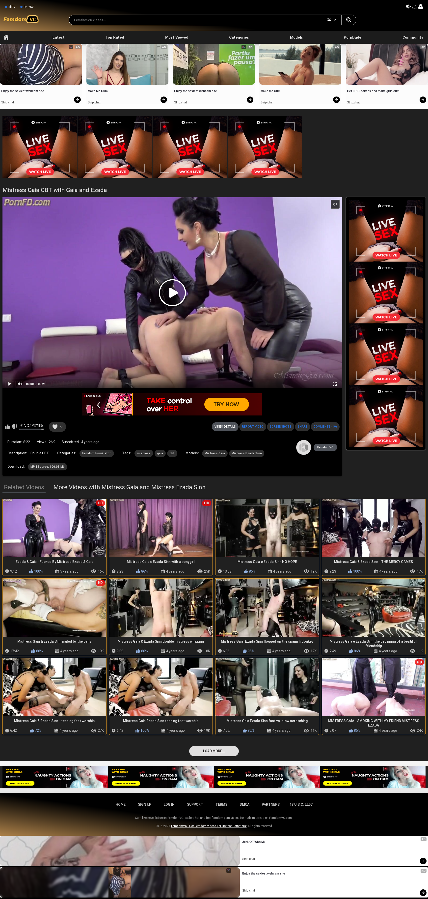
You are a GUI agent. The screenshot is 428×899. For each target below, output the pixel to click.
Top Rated (115, 37)
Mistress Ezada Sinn (247, 453)
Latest (59, 37)
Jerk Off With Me (254, 842)
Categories (239, 37)
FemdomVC (325, 447)
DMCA (244, 804)
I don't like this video (14, 426)
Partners (271, 804)
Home (6, 37)
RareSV (29, 7)
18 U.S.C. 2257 (301, 804)
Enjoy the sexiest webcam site (22, 91)
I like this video (7, 426)
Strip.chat (7, 102)
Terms (221, 804)
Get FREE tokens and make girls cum (373, 91)
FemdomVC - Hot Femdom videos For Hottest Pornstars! (209, 826)
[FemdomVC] (303, 447)
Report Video (253, 426)
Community (412, 37)
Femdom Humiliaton (96, 453)
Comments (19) (325, 426)
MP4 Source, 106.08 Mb (47, 466)
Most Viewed (176, 37)
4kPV (11, 7)
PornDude (352, 37)
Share (302, 426)
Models (296, 37)
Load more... (214, 751)
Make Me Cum (98, 91)
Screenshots (281, 426)
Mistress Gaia (215, 453)
